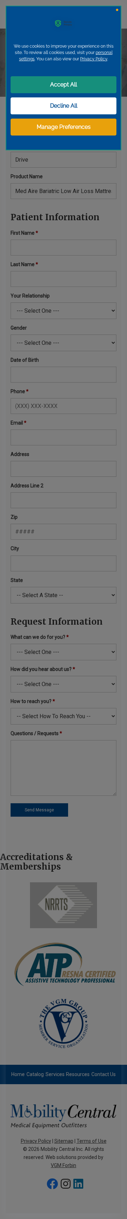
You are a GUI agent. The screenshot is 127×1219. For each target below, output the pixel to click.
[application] (63, 609)
